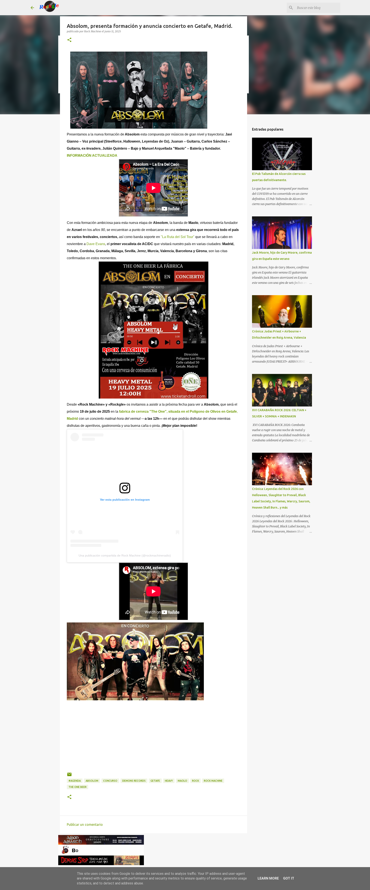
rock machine (213, 780)
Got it (288, 878)
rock (195, 780)
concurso (110, 780)
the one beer (78, 787)
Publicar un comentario (85, 824)
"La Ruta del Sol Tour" (177, 237)
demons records (134, 780)
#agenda (75, 780)
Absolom (92, 780)
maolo (182, 780)
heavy (169, 780)
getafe (155, 780)
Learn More (268, 878)
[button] (69, 40)
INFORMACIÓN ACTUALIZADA (92, 155)
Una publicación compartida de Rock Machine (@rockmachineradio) (125, 555)
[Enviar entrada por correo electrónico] (69, 776)
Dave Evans (96, 244)
